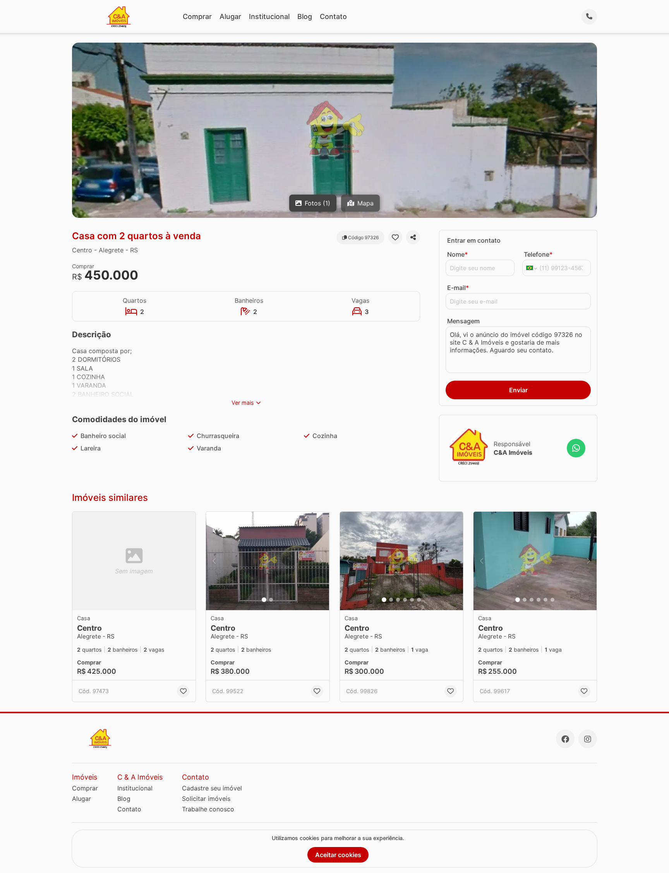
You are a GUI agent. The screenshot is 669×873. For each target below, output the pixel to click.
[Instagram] (587, 739)
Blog (304, 16)
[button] (267, 561)
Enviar (518, 390)
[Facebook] (565, 739)
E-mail (458, 288)
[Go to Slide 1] (264, 599)
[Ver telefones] (589, 16)
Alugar (230, 16)
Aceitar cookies (338, 855)
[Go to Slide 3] (398, 600)
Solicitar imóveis (206, 798)
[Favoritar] (395, 237)
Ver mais (243, 402)
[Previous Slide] (214, 561)
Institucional (269, 16)
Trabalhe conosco (208, 809)
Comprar (197, 16)
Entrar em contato (474, 240)
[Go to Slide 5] (412, 600)
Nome (457, 254)
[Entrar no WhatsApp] (576, 448)
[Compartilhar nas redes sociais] (413, 237)
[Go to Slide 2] (271, 600)
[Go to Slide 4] (405, 600)
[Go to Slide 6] (419, 600)
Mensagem (463, 321)
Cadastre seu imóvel (212, 788)
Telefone (538, 254)
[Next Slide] (321, 561)
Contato (333, 16)
